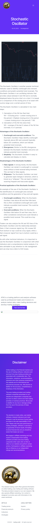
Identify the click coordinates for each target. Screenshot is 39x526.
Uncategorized (24, 28)
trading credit (16, 522)
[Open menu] (33, 5)
